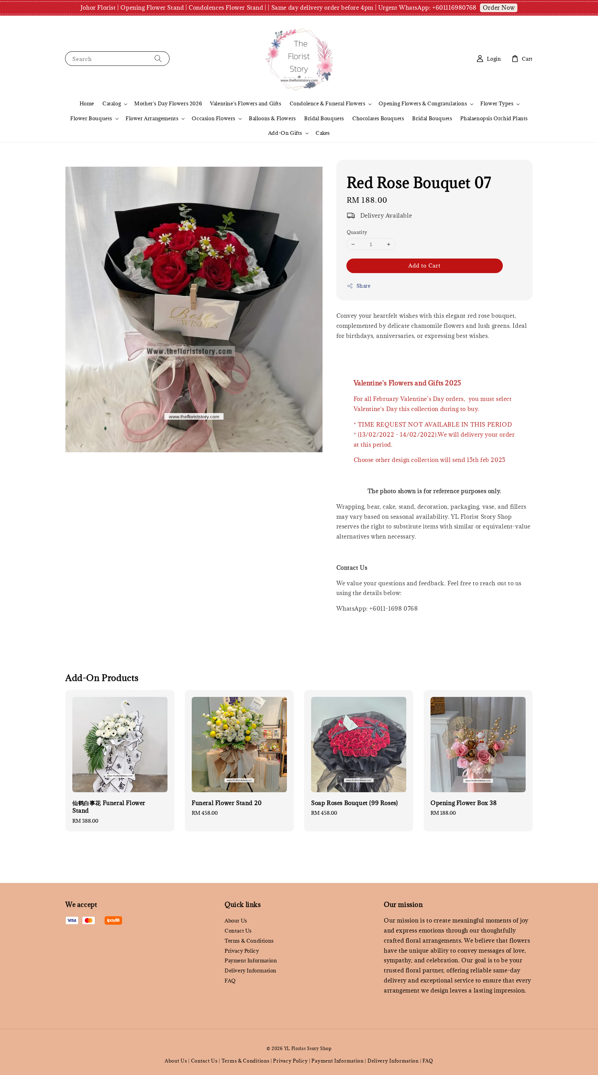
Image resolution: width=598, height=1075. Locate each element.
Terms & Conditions (249, 940)
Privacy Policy (242, 950)
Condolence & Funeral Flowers (327, 103)
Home (87, 103)
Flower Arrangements (152, 118)
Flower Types (496, 103)
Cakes (323, 133)
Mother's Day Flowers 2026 (168, 103)
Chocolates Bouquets (378, 118)
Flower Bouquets (91, 118)
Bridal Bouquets (324, 118)
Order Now (499, 7)
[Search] (158, 58)
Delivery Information (251, 970)
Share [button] (363, 285)
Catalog (111, 103)
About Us (236, 921)
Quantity (357, 232)
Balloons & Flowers (272, 118)
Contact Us (238, 930)
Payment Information (251, 960)
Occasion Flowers (213, 118)
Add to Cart (424, 265)
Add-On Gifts (285, 133)
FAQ (230, 980)
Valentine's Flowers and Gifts (245, 103)
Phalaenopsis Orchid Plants (494, 118)
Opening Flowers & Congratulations (423, 103)
